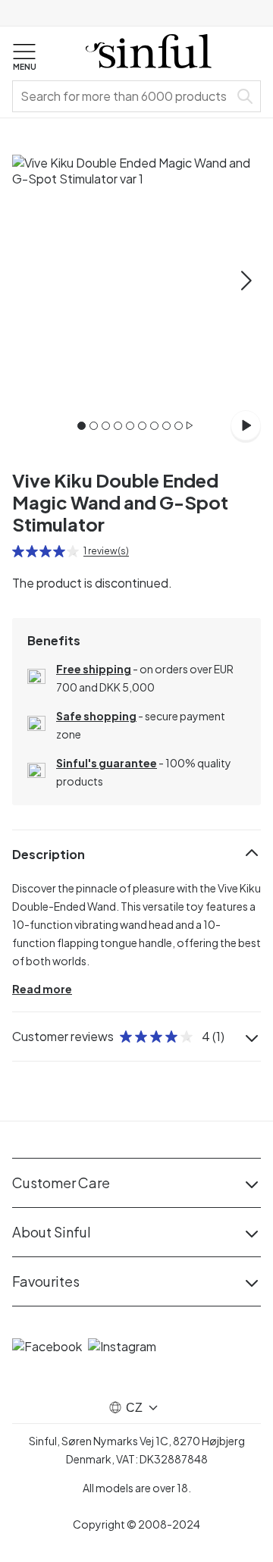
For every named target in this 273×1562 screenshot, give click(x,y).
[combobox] (123, 96)
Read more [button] (42, 989)
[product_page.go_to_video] (246, 425)
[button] (24, 57)
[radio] (18, 551)
